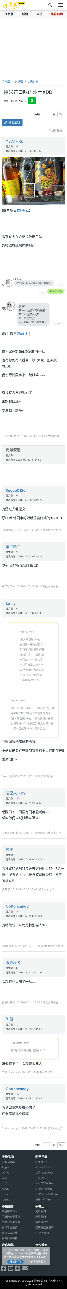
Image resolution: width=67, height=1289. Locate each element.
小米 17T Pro (43, 1199)
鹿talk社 (23, 210)
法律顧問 (40, 1249)
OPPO (5, 1172)
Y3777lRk (14, 141)
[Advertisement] (33, 475)
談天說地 (33, 81)
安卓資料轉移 (9, 1238)
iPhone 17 (41, 1161)
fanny (11, 603)
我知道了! (15, 1261)
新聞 (25, 14)
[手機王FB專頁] (3, 1269)
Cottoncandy (17, 906)
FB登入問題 (42, 1232)
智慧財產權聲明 (44, 1227)
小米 (4, 1183)
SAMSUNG (8, 1161)
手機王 (6, 81)
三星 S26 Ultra (44, 1172)
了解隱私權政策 (37, 1261)
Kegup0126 (16, 490)
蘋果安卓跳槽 (9, 1232)
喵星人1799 (16, 793)
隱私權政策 (41, 1222)
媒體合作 (40, 1255)
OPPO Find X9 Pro (46, 1194)
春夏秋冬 (13, 963)
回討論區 (56, 130)
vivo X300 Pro (44, 1183)
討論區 (19, 81)
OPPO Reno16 (44, 1188)
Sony (5, 1194)
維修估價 (57, 14)
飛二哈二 (13, 547)
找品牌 (8, 14)
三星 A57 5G (42, 1177)
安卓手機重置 (9, 1227)
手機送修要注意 (11, 1216)
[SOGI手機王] (14, 5)
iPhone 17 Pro (43, 1167)
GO (61, 114)
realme (6, 1199)
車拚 (39, 14)
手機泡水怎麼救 (11, 1222)
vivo (4, 1177)
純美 (9, 849)
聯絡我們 (40, 1216)
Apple (5, 1167)
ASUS (5, 1188)
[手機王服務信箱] (25, 1269)
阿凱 (9, 1019)
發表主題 (13, 122)
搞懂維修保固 (9, 1211)
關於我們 (40, 1211)
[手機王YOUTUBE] (10, 1269)
